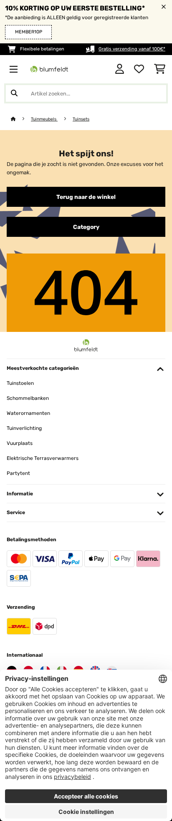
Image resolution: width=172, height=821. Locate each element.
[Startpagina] (21, 119)
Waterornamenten (28, 413)
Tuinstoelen (20, 383)
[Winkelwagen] (159, 69)
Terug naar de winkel (86, 196)
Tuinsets (81, 119)
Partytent (18, 473)
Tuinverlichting (24, 428)
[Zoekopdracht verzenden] (14, 93)
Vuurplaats (20, 443)
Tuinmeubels (44, 119)
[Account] (119, 69)
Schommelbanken (28, 398)
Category (86, 226)
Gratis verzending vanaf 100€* (132, 49)
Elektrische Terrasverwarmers (42, 458)
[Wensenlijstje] (139, 69)
